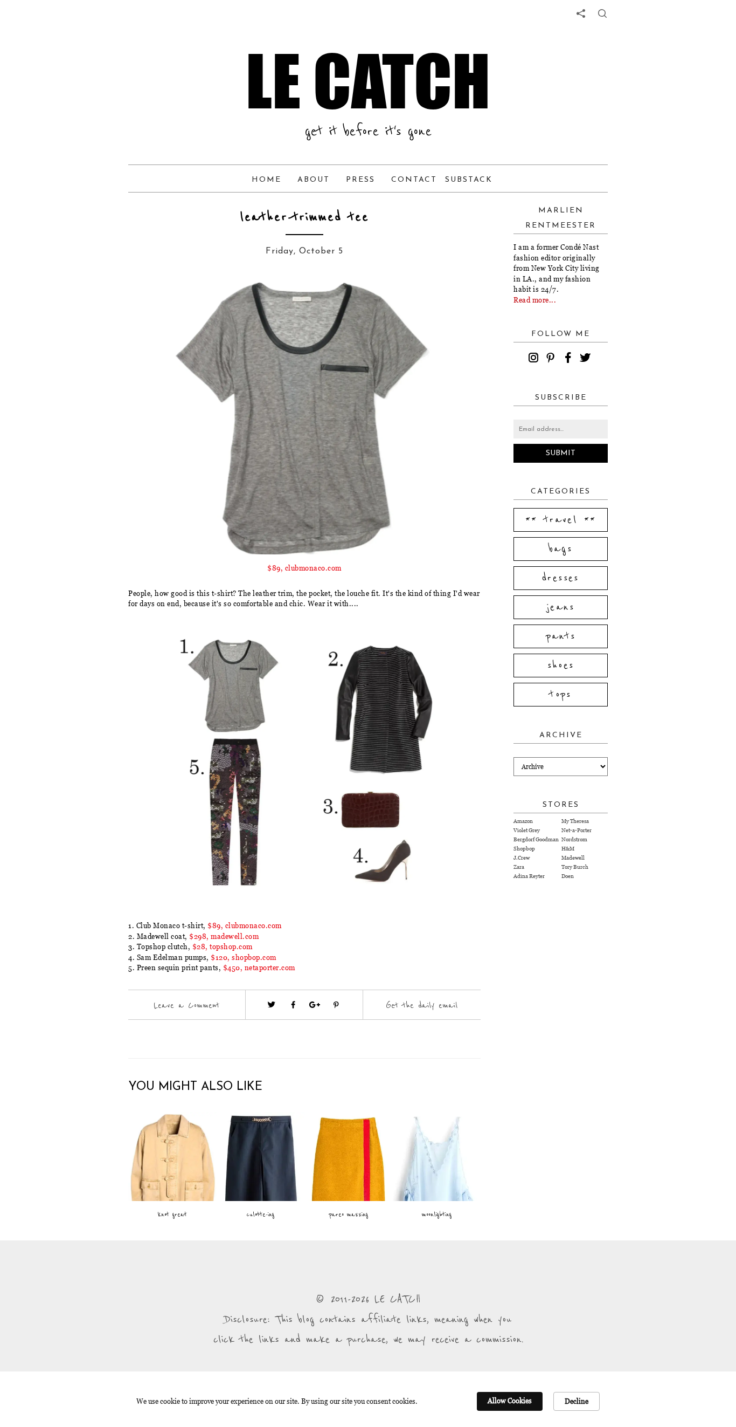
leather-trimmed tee (304, 217)
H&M (567, 848)
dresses (560, 578)
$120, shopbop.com (243, 957)
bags (561, 549)
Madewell (573, 857)
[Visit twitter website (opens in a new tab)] (271, 1004)
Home (266, 180)
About (313, 180)
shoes (560, 665)
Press (360, 180)
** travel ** (560, 519)
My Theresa (575, 821)
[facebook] (569, 359)
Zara (518, 866)
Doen (567, 876)
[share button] (602, 13)
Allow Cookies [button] (510, 1400)
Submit (560, 453)
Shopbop (524, 848)
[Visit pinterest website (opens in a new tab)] (152, 303)
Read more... (534, 300)
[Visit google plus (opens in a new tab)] (314, 1004)
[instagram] (535, 359)
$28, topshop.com (222, 946)
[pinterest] (552, 359)
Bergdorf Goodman (536, 839)
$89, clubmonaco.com (304, 568)
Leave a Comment (186, 1005)
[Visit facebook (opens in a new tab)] (293, 1004)
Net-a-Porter (576, 830)
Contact (414, 180)
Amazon (523, 821)
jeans (560, 607)
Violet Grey (526, 830)
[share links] (580, 13)
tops (561, 694)
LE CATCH (368, 81)
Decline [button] (576, 1401)
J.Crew (521, 857)
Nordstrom (574, 839)
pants (561, 636)
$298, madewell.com (224, 936)
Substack (468, 180)
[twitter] (587, 359)
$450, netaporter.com (259, 967)
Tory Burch (574, 866)
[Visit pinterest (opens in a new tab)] (336, 1004)
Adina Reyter (529, 876)
